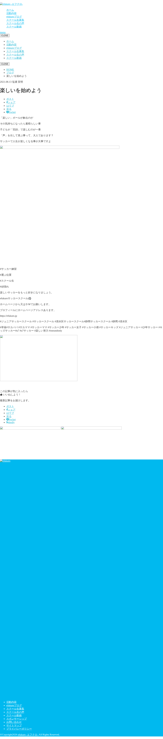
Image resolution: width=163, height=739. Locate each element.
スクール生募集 (15, 20)
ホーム (10, 10)
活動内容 (11, 13)
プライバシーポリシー (19, 728)
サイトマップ (14, 725)
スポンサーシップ (16, 718)
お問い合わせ (14, 722)
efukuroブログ (14, 16)
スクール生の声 (15, 23)
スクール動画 (14, 26)
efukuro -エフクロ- (28, 734)
